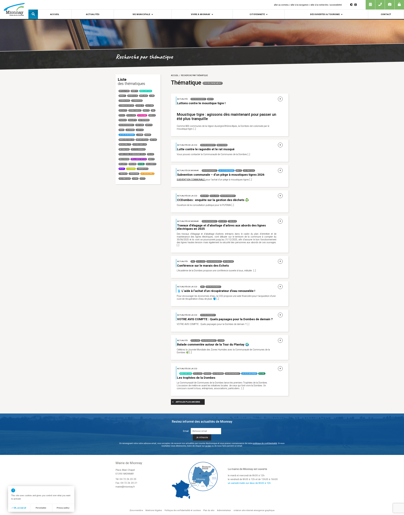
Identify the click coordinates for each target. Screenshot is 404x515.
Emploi (152, 115)
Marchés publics (126, 140)
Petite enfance (138, 149)
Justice (140, 130)
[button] (33, 14)
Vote (142, 179)
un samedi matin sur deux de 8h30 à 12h (249, 483)
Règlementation (138, 159)
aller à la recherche (319, 4)
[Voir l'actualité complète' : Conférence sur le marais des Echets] (280, 261)
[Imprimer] (355, 4)
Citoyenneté (257, 14)
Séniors (132, 164)
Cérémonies (124, 101)
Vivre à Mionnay (200, 14)
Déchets (123, 110)
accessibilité (336, 4)
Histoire (139, 125)
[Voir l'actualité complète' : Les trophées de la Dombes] (280, 368)
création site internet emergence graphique (254, 510)
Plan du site (208, 510)
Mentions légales (154, 510)
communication (126, 106)
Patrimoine (124, 149)
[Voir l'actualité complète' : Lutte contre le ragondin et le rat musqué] (280, 145)
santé (151, 159)
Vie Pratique (124, 179)
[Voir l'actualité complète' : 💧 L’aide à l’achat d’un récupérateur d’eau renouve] (280, 286)
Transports (142, 169)
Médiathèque (142, 140)
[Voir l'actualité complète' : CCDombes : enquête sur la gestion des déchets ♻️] (280, 195)
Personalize (41, 508)
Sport (121, 169)
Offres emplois (139, 144)
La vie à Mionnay (126, 135)
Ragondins (124, 159)
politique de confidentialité (265, 443)
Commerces (137, 101)
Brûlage (143, 96)
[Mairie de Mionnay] (14, 9)
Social (141, 164)
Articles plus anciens (188, 402)
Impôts (149, 125)
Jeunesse (130, 130)
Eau (153, 110)
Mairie (147, 135)
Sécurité (123, 164)
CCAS (152, 96)
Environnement (126, 125)
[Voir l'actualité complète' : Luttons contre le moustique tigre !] (280, 99)
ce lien (208, 446)
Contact (386, 14)
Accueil (54, 14)
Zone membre (136, 510)
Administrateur (224, 510)
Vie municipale (141, 14)
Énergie (122, 120)
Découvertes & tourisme (325, 14)
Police (150, 154)
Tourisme (131, 169)
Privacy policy (63, 508)
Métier (153, 140)
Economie (142, 115)
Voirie (135, 179)
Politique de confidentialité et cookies (183, 510)
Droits (146, 110)
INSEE (121, 130)
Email (186, 431)
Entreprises (144, 120)
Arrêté (134, 91)
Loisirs (140, 135)
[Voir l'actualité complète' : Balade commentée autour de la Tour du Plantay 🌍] (280, 340)
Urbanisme (134, 174)
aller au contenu (281, 4)
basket (122, 96)
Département (135, 110)
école (122, 115)
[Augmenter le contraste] (351, 4)
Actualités (92, 14)
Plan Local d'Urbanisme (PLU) (132, 154)
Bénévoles (132, 96)
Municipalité (125, 144)
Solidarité (151, 164)
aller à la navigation (300, 4)
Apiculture (124, 91)
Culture (149, 106)
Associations (145, 91)
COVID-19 (139, 106)
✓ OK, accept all (19, 508)
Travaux (123, 174)
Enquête (132, 120)
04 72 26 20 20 (128, 479)
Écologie (131, 115)
